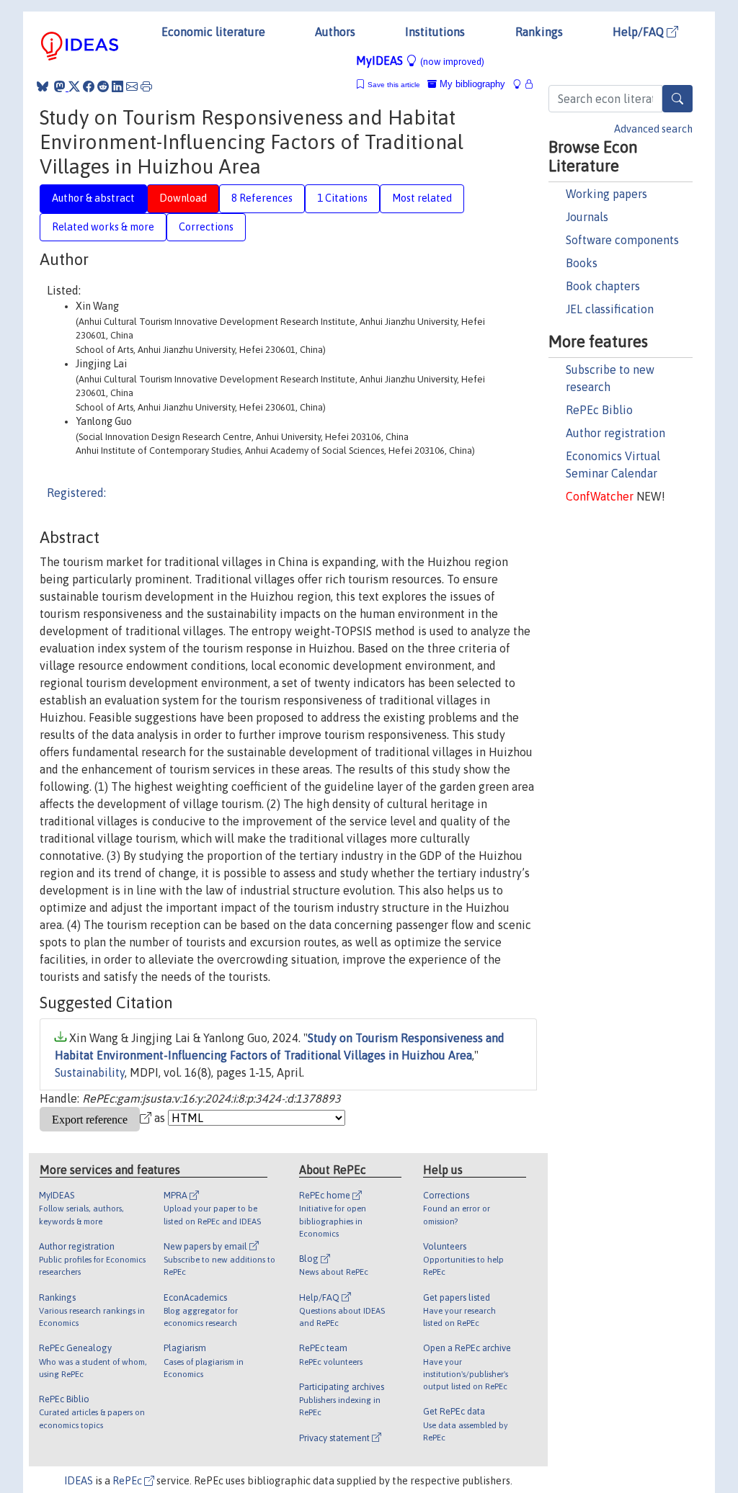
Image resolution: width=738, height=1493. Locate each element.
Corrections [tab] (206, 227)
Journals (587, 216)
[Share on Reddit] (103, 86)
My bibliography (471, 84)
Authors (335, 31)
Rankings (539, 31)
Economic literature (213, 31)
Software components (622, 239)
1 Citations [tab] (342, 198)
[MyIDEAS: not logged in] (521, 84)
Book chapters (603, 285)
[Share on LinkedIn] (117, 86)
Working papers (606, 193)
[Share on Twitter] (74, 86)
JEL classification (610, 308)
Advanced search (653, 129)
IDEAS (78, 1481)
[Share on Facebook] (88, 86)
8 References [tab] (262, 198)
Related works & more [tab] (103, 227)
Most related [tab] (422, 198)
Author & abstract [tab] (93, 198)
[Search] (677, 98)
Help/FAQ (640, 31)
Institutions (435, 31)
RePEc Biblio (599, 409)
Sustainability (90, 1072)
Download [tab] (183, 198)
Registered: (76, 492)
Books (581, 262)
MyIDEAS (420, 60)
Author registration (615, 432)
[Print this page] (146, 86)
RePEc (128, 1481)
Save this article (394, 85)
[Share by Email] (132, 86)
